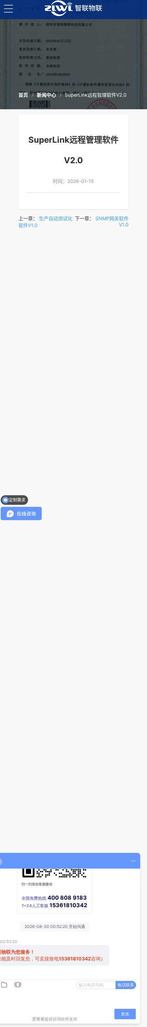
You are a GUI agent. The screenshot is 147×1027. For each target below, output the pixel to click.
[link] (23, 95)
